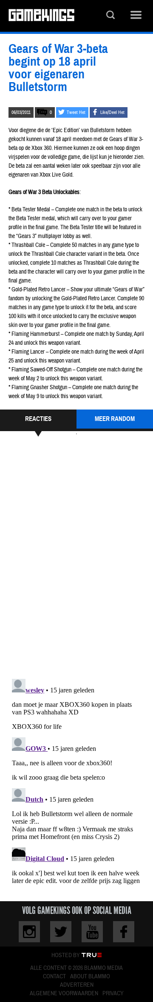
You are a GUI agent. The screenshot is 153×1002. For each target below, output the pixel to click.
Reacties (38, 419)
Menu (136, 16)
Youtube (92, 931)
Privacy (113, 993)
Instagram (29, 931)
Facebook (123, 931)
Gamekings (41, 16)
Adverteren (77, 985)
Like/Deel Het (112, 112)
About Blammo (90, 976)
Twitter (60, 931)
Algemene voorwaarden (64, 993)
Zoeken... (110, 16)
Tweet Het (76, 112)
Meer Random (115, 419)
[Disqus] (76, 556)
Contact (54, 976)
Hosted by (65, 955)
